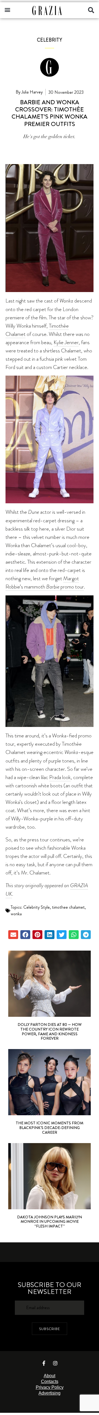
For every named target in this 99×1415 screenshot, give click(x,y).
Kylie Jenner (66, 342)
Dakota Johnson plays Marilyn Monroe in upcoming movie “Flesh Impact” (49, 1221)
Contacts (49, 1381)
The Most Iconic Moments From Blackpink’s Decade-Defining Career (49, 1127)
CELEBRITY (49, 40)
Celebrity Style (36, 907)
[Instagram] (55, 1363)
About (49, 1375)
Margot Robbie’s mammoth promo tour (45, 582)
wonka (16, 914)
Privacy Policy (50, 1387)
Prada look (60, 777)
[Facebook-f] (44, 1363)
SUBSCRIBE (49, 1328)
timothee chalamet (68, 907)
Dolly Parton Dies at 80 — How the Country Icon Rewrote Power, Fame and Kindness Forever (50, 1031)
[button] (7, 9)
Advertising (49, 1393)
